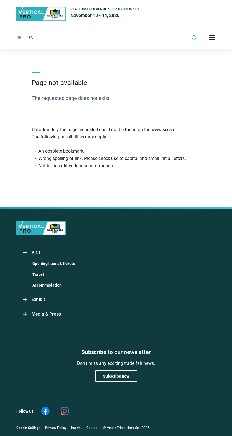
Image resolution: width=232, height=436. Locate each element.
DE (18, 37)
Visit (35, 252)
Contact (92, 428)
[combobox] (194, 37)
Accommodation (47, 285)
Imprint (76, 428)
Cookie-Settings (28, 428)
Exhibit (38, 299)
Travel (38, 274)
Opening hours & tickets (53, 263)
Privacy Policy (55, 428)
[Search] (194, 37)
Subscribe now (116, 376)
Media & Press (46, 314)
